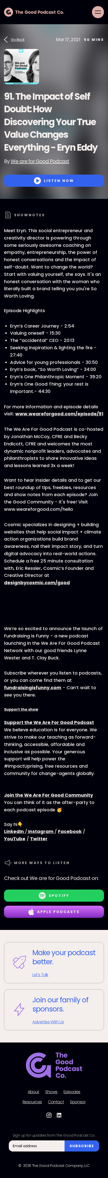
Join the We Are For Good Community (48, 795)
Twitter (38, 839)
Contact (56, 1102)
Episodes (72, 1092)
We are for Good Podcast (40, 161)
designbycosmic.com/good (37, 582)
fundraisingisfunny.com (32, 687)
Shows (51, 1092)
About (33, 1092)
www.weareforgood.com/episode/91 (59, 414)
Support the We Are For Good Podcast (49, 722)
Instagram (41, 831)
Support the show (21, 709)
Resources (32, 1102)
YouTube (14, 839)
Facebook (70, 831)
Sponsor (77, 1102)
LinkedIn (14, 831)
